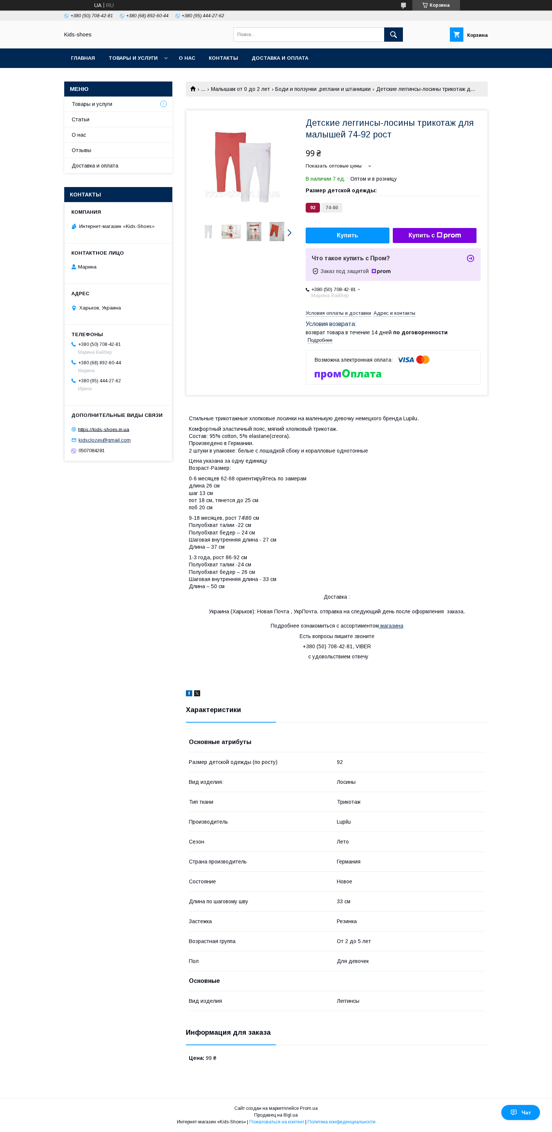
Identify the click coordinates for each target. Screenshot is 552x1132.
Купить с (422, 235)
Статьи (80, 119)
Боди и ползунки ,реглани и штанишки (323, 89)
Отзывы (81, 150)
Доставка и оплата (280, 58)
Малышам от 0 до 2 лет (240, 89)
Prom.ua (309, 1108)
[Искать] (393, 34)
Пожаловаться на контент (276, 1121)
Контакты (223, 58)
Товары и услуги (133, 58)
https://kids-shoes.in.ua (103, 429)
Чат (526, 1112)
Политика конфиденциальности (342, 1121)
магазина (391, 626)
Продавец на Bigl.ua (276, 1115)
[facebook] (189, 694)
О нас (187, 58)
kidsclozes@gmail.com (104, 440)
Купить (347, 235)
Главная (83, 58)
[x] (197, 694)
